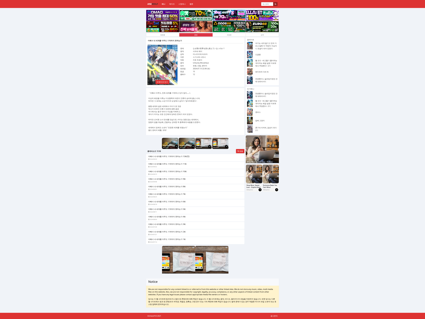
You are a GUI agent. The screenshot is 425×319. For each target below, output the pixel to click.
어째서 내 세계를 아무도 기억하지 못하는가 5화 (167, 209)
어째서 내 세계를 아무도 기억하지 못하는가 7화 (167, 194)
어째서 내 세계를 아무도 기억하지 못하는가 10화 (167, 171)
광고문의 (274, 316)
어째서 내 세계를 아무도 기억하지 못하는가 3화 (167, 224)
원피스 (258, 112)
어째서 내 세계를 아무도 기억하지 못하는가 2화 (167, 231)
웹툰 (191, 4)
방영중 (162, 35)
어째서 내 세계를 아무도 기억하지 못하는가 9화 (167, 179)
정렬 (241, 151)
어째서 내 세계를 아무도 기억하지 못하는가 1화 (167, 239)
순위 (262, 35)
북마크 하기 (163, 82)
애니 (163, 4)
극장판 (229, 35)
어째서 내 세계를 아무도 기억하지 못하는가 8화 (167, 186)
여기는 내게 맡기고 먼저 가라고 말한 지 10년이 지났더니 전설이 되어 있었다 (266, 46)
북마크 (172, 4)
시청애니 (182, 4)
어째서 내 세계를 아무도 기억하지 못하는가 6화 (167, 201)
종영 (195, 35)
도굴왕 (258, 54)
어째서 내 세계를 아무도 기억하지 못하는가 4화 (167, 216)
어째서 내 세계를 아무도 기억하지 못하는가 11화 (167, 164)
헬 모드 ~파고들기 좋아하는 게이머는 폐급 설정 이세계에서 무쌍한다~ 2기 (266, 63)
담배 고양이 (260, 120)
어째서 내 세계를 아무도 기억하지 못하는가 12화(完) (168, 156)
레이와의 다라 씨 (262, 72)
